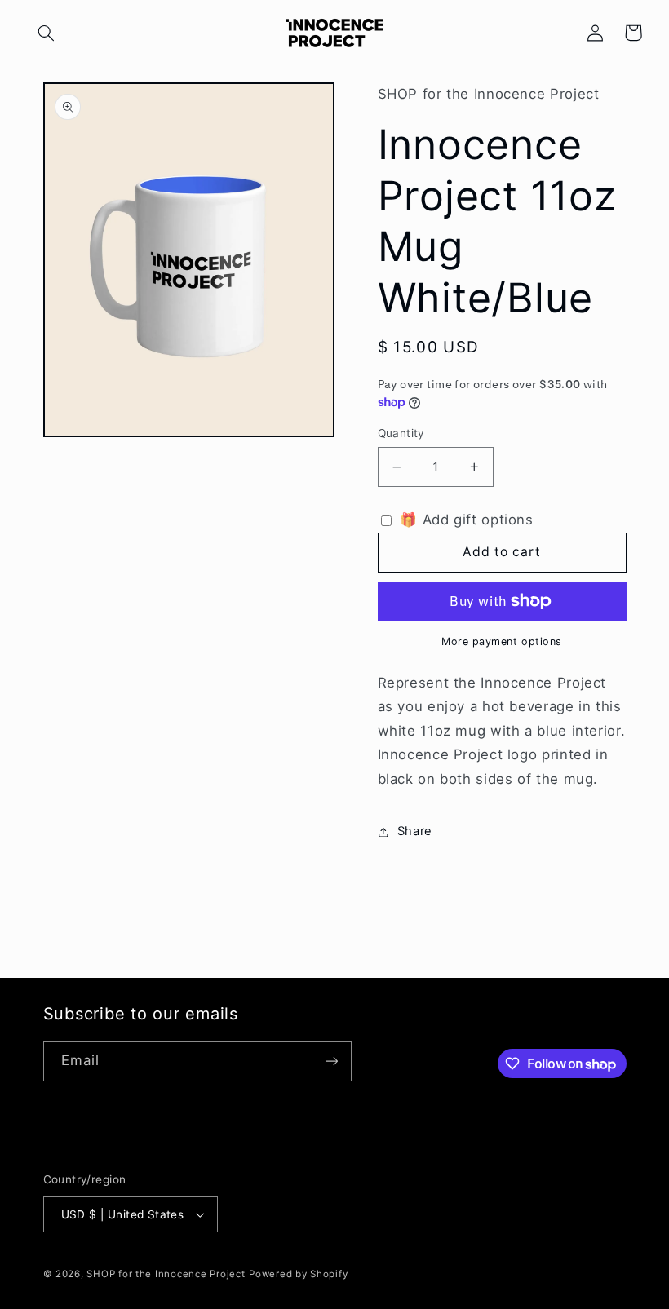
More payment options (501, 641)
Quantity (401, 433)
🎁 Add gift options (465, 519)
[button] (46, 32)
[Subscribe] (331, 1061)
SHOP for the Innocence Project (165, 1274)
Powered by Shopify (298, 1274)
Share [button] (414, 831)
